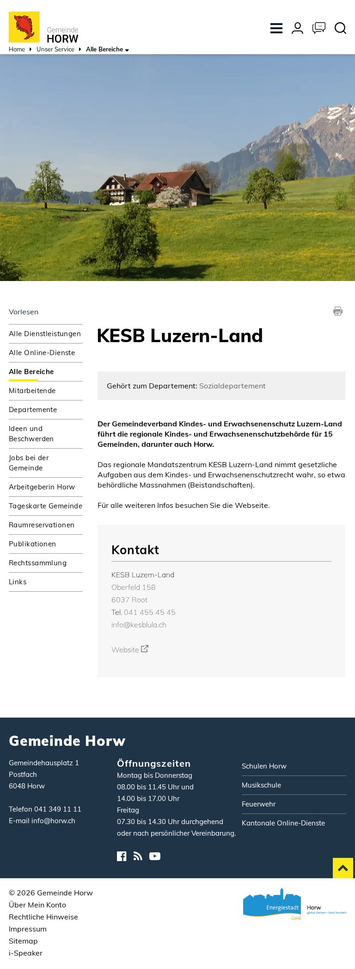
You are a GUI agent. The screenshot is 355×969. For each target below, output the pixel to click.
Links (17, 581)
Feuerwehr (258, 804)
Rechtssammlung (38, 562)
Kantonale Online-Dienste (283, 823)
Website (129, 649)
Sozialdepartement (232, 385)
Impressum (28, 928)
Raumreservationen (41, 524)
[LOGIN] (297, 29)
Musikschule (261, 785)
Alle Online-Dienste (42, 352)
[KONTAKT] (318, 29)
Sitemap (23, 940)
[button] (55, 50)
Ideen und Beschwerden (31, 433)
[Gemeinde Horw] (43, 26)
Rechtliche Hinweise (43, 916)
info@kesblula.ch (138, 624)
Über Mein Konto (37, 904)
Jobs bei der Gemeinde (29, 462)
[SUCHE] (340, 29)
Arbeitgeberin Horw (42, 486)
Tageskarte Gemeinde (45, 505)
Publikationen (32, 543)
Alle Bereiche (46, 371)
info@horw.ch (53, 820)
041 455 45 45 (150, 612)
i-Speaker (26, 952)
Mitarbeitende (32, 390)
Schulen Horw (264, 766)
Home (17, 49)
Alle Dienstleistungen (45, 333)
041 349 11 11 (57, 809)
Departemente (33, 409)
